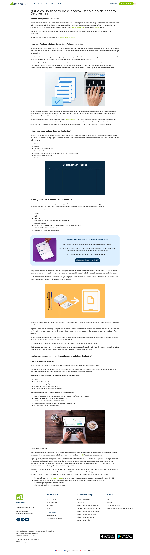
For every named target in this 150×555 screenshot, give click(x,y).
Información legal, (21, 531)
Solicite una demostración (54, 519)
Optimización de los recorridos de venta (89, 508)
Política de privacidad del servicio (26, 536)
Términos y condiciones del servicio (27, 533)
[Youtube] (27, 519)
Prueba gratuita (51, 515)
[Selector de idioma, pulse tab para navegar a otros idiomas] (137, 3)
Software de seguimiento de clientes (88, 505)
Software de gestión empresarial (87, 514)
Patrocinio (49, 505)
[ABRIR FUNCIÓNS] (44, 4)
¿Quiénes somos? (52, 499)
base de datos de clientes (67, 37)
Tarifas (48, 508)
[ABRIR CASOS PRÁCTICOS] (55, 4)
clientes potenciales (78, 27)
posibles (96, 27)
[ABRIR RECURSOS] (69, 4)
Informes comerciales (83, 520)
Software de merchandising (85, 517)
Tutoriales (110, 502)
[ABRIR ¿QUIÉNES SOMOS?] (35, 4)
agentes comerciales (56, 478)
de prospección (70, 119)
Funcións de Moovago (83, 499)
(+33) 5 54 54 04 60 (28, 507)
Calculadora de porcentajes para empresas (120, 508)
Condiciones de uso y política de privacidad (41, 531)
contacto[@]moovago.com (24, 513)
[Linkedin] (18, 519)
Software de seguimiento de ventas (88, 511)
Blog (108, 499)
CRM (82, 455)
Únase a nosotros (51, 502)
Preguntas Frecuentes (113, 505)
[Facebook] (23, 519)
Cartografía (80, 502)
